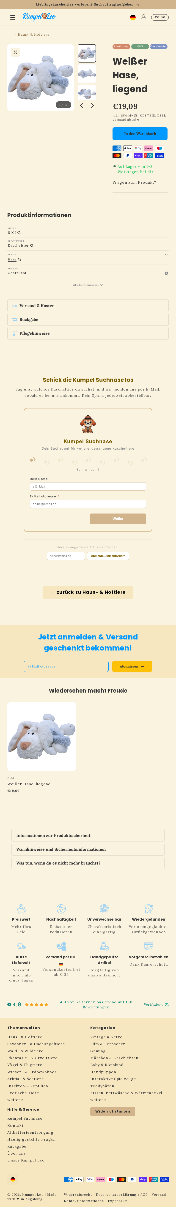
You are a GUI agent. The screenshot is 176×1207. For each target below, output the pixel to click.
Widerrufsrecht (78, 1195)
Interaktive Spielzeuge (113, 1078)
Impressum (118, 1201)
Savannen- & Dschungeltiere (36, 1044)
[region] (88, 4)
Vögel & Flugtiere (24, 1064)
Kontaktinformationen (84, 1201)
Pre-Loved (121, 46)
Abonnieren (129, 666)
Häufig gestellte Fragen (31, 1139)
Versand (119, 120)
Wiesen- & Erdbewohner (32, 1072)
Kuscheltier (158, 46)
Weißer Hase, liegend (29, 784)
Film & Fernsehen (108, 1044)
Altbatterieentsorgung (30, 1132)
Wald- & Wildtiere (25, 1051)
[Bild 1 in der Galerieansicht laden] (87, 53)
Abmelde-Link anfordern (108, 556)
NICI (140, 46)
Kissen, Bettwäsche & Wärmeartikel (126, 1092)
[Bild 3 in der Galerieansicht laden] (87, 94)
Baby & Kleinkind (107, 1064)
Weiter (118, 519)
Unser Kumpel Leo (26, 1160)
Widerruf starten (112, 1111)
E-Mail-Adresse (44, 496)
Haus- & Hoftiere (34, 34)
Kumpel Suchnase (24, 1118)
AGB (144, 1195)
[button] (132, 17)
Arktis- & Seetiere (25, 1078)
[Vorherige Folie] (81, 105)
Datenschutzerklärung (116, 1195)
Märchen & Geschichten (114, 1058)
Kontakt (15, 1125)
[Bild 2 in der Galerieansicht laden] (87, 73)
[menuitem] (46, 1036)
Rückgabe (16, 1146)
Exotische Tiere (23, 1092)
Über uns (16, 1153)
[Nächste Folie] (92, 105)
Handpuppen (103, 1072)
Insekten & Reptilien (27, 1086)
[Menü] (12, 17)
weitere (15, 1099)
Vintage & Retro (106, 1037)
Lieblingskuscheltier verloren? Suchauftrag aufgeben (85, 4)
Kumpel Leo (33, 1195)
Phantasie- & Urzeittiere (32, 1058)
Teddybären (102, 1086)
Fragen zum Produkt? (134, 182)
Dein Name (39, 479)
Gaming (98, 1051)
